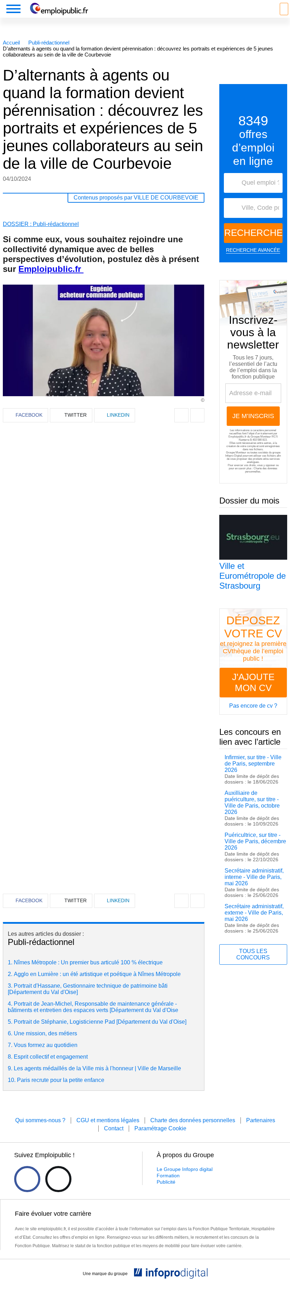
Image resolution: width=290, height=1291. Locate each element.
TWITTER (75, 415)
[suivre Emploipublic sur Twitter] (58, 1179)
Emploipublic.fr (50, 269)
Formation (168, 1175)
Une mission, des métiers (45, 1033)
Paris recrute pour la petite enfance (60, 1080)
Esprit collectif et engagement (51, 1057)
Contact (113, 1128)
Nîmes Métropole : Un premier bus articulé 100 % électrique (88, 962)
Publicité (166, 1182)
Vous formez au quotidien (45, 1045)
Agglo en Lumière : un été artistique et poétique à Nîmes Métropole (97, 974)
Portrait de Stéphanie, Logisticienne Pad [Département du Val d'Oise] (100, 1022)
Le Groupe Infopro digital (185, 1169)
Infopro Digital (233, 455)
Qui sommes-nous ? (40, 1120)
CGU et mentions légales (107, 1120)
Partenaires (260, 1120)
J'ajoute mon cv (253, 682)
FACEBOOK (29, 415)
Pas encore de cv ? (253, 706)
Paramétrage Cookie (160, 1128)
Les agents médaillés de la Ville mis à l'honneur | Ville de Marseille (97, 1068)
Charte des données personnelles (192, 1120)
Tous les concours (253, 954)
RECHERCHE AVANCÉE (253, 250)
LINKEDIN (118, 415)
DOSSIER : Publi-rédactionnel (41, 224)
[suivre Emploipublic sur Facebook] (27, 1179)
